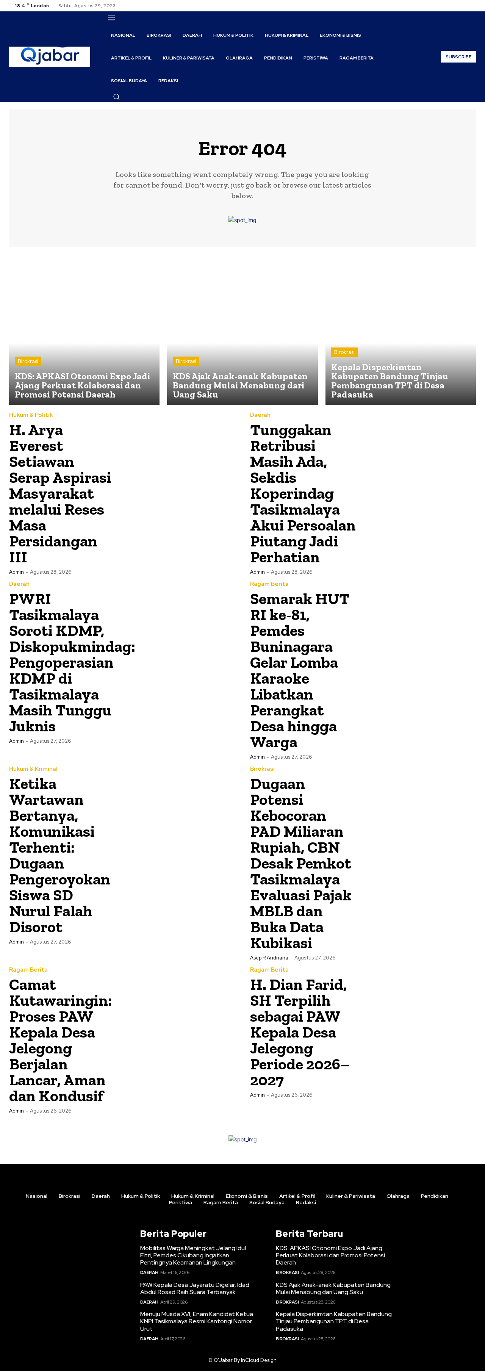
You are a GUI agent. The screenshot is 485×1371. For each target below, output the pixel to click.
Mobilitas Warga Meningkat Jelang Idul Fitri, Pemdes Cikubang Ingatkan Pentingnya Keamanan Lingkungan (193, 1255)
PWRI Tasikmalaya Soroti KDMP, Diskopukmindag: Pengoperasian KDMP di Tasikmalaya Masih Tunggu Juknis (72, 662)
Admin (16, 572)
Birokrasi (28, 361)
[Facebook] (444, 5)
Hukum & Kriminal (33, 769)
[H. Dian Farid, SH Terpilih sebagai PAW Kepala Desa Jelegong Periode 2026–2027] (419, 1023)
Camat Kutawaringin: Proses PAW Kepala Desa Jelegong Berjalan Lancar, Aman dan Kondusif (60, 1040)
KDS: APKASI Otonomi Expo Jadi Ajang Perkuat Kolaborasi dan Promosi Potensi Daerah (330, 1255)
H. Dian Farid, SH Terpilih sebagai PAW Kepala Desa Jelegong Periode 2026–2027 (300, 1032)
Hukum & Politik (31, 415)
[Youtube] (471, 5)
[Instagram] (453, 5)
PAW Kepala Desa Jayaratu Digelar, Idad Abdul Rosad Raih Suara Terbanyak (194, 1288)
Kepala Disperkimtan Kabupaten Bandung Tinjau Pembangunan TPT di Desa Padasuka (334, 1321)
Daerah (260, 415)
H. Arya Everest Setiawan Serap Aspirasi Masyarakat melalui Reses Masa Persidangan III (60, 493)
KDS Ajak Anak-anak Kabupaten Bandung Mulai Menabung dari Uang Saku (333, 1288)
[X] (462, 5)
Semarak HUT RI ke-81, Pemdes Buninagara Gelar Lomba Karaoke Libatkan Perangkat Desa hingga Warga (299, 670)
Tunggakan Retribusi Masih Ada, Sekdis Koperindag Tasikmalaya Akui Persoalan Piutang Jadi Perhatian (303, 493)
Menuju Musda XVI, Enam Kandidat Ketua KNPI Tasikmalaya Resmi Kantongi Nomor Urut (196, 1321)
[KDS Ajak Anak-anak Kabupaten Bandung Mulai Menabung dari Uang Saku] (242, 329)
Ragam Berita (269, 584)
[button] (116, 96)
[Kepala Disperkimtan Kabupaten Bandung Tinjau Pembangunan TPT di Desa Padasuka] (400, 329)
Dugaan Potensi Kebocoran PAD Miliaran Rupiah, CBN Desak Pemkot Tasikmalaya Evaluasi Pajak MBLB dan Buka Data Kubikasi (301, 863)
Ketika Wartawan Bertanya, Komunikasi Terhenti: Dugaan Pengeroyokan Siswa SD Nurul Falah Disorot (59, 855)
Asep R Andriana (269, 958)
